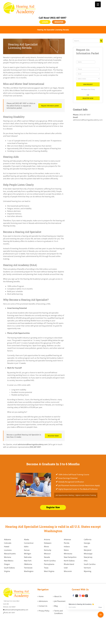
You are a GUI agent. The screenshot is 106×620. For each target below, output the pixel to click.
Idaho (26, 546)
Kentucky (47, 550)
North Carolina (50, 561)
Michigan (27, 553)
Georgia (87, 543)
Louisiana (7, 550)
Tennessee (28, 568)
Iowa (85, 546)
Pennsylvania (49, 564)
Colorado (7, 543)
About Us (57, 596)
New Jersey (88, 557)
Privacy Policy (44, 611)
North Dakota (69, 561)
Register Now (88, 98)
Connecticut (28, 543)
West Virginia (49, 571)
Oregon (7, 564)
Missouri (47, 553)
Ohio (86, 561)
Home (41, 596)
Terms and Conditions (58, 612)
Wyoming (87, 571)
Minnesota (68, 553)
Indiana (67, 546)
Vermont (87, 568)
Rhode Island (69, 564)
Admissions (43, 601)
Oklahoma (28, 564)
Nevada (47, 557)
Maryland (87, 550)
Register (59, 22)
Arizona (47, 539)
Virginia (7, 571)
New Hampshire (70, 557)
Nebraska (27, 557)
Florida (66, 543)
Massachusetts (10, 553)
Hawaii (6, 546)
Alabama (7, 539)
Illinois (46, 546)
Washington (28, 571)
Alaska (26, 539)
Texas (46, 568)
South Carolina (89, 564)
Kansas (27, 550)
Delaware (47, 543)
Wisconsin (68, 571)
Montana (7, 557)
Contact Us (43, 606)
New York (27, 561)
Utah (66, 568)
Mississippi (88, 553)
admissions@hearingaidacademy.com (32, 444)
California (87, 539)
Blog (56, 606)
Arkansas (67, 539)
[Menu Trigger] (98, 4)
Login (45, 22)
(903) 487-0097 (58, 17)
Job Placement (59, 601)
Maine (66, 550)
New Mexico (8, 561)
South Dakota (9, 568)
